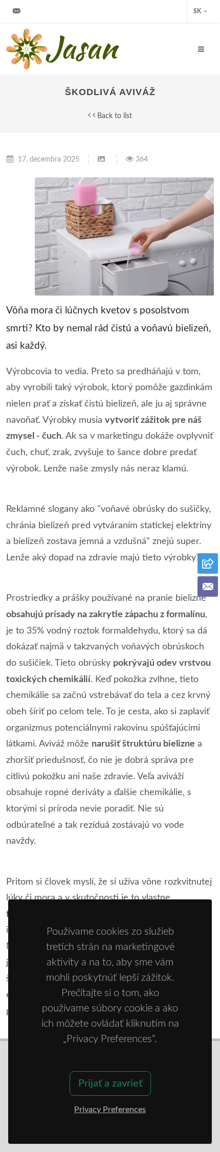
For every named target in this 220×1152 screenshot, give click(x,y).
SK (197, 11)
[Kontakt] (207, 586)
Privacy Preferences (110, 1109)
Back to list (113, 116)
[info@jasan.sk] (16, 11)
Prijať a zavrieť (110, 1083)
